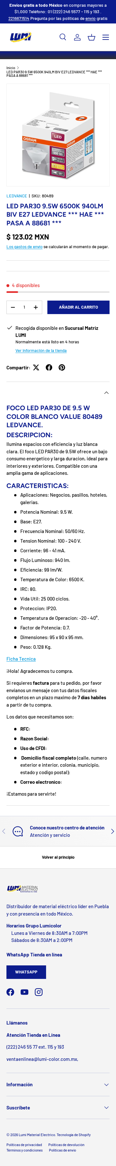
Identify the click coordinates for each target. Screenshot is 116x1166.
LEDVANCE (16, 195)
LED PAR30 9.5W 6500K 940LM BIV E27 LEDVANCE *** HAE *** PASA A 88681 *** (54, 73)
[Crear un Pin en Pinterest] (61, 367)
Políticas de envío (62, 1150)
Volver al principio (58, 857)
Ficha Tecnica (21, 659)
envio (90, 18)
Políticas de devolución (66, 1145)
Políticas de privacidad (24, 1145)
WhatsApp (26, 971)
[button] (91, 37)
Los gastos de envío (24, 246)
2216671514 (18, 18)
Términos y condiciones (24, 1150)
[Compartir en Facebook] (49, 367)
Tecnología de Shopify (74, 1135)
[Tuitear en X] (36, 367)
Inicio (10, 67)
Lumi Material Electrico (37, 1135)
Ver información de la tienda (41, 350)
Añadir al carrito (78, 307)
